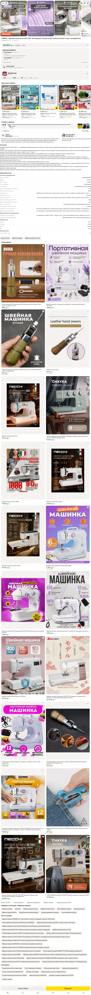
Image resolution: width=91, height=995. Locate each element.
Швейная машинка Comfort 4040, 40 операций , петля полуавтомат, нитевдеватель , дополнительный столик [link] (29, 114)
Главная (7, 993)
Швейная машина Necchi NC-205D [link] (11, 565)
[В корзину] (18, 108)
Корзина (68, 993)
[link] (7, 909)
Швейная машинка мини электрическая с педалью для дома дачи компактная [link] (67, 631)
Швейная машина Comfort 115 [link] (48, 113)
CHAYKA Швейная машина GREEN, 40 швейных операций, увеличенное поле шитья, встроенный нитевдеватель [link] (67, 437)
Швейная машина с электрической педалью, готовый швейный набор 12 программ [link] (65, 305)
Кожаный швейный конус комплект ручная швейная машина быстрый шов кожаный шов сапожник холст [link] (66, 762)
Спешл (22, 993)
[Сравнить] (81, 3)
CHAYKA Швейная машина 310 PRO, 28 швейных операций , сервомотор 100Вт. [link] (67, 895)
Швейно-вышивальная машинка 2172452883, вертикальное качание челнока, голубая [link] (67, 829)
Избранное (53, 993)
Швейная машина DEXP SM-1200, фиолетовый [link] (58, 565)
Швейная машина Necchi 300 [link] (54, 501)
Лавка (38, 993)
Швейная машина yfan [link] (52, 369)
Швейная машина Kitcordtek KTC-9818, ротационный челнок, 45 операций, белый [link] (68, 114)
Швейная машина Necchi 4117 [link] (9, 436)
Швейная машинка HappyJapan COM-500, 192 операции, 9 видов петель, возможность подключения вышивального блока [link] (66, 697)
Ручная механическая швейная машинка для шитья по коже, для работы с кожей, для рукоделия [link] (22, 370)
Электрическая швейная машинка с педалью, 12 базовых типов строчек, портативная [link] (21, 762)
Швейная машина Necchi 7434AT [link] (10, 501)
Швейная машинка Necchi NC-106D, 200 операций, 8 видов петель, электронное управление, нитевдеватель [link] (20, 895)
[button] (7, 34)
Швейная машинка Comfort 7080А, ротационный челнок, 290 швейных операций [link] (10, 114)
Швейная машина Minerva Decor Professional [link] (14, 696)
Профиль (83, 993)
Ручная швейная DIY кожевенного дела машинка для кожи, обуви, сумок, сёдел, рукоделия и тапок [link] (21, 305)
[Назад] (3, 3)
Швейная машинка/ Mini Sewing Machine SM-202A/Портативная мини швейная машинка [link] (23, 631)
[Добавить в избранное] (85, 3)
